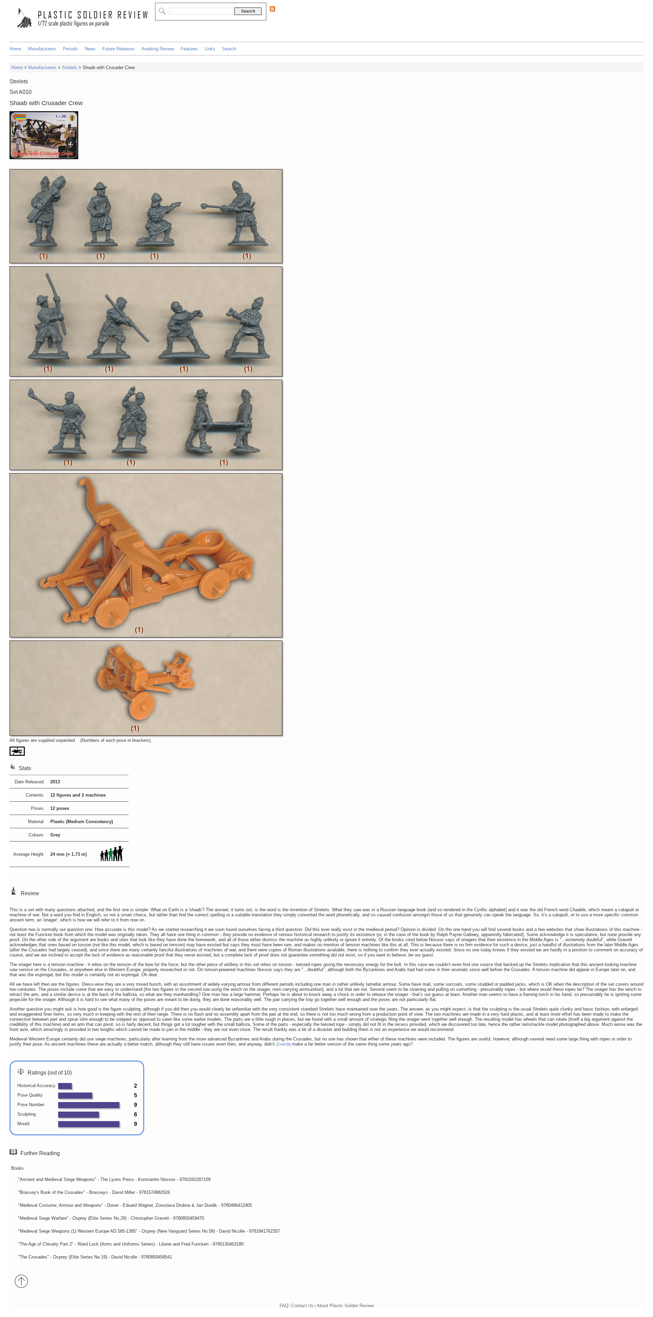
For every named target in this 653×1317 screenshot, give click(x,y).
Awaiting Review (157, 48)
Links (210, 48)
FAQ (284, 1305)
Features (189, 48)
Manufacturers (42, 48)
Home (15, 48)
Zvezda (283, 1044)
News (90, 48)
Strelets (69, 67)
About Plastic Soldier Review (345, 1305)
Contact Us (302, 1305)
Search (229, 48)
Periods (70, 48)
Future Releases (118, 48)
